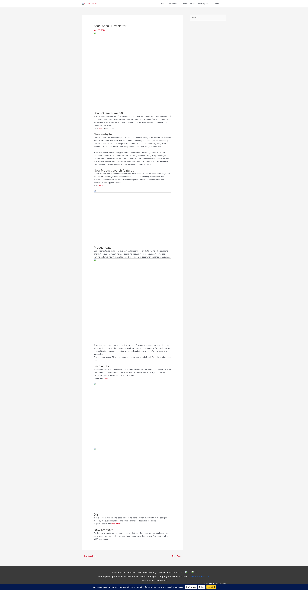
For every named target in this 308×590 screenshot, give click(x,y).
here (101, 128)
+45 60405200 (175, 572)
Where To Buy (189, 3)
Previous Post (89, 556)
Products (173, 3)
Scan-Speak (203, 3)
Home (163, 3)
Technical (218, 3)
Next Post (177, 556)
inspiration (115, 524)
